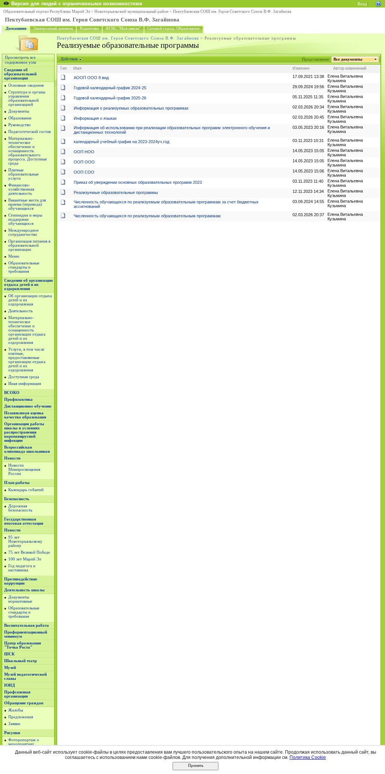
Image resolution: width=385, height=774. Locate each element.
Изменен (301, 68)
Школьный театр (20, 661)
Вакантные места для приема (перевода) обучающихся (27, 204)
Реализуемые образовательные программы (116, 192)
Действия (69, 59)
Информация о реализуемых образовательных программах (131, 108)
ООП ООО (84, 162)
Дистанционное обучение (28, 406)
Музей (10, 668)
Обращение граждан (23, 703)
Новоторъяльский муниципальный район (131, 11)
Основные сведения (26, 85)
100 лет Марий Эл (24, 559)
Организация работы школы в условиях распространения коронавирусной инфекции (24, 432)
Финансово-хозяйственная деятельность (21, 189)
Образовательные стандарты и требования (23, 267)
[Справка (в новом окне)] (378, 3)
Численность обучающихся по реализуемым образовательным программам (147, 216)
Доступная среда (23, 377)
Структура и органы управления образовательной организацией (26, 98)
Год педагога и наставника (21, 568)
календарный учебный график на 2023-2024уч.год (121, 141)
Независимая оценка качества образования (25, 415)
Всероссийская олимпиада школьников (27, 449)
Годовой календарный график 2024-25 (110, 87)
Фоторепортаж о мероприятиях (23, 742)
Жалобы (15, 710)
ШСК (9, 654)
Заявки (14, 724)
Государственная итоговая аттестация (23, 521)
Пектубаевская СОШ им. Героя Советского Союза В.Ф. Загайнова (232, 11)
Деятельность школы (24, 590)
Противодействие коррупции (20, 581)
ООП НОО (84, 152)
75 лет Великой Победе (29, 552)
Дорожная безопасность (20, 508)
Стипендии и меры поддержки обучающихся (25, 219)
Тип (63, 68)
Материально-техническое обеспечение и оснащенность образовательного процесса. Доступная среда (27, 150)
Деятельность (20, 311)
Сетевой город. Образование (173, 28)
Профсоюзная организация (17, 694)
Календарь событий (26, 490)
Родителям (89, 28)
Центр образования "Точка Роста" (22, 645)
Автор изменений (349, 68)
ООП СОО (84, 172)
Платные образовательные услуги (23, 174)
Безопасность (16, 499)
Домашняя (16, 28)
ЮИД (9, 685)
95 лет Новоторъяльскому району (25, 541)
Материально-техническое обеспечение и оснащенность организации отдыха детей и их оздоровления (26, 330)
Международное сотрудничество (23, 232)
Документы (18, 111)
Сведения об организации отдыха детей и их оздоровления (28, 284)
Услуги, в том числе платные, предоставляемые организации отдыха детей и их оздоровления (26, 359)
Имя (77, 68)
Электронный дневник (53, 28)
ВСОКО (12, 393)
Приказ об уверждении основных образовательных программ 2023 (138, 182)
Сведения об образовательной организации (20, 74)
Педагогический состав (29, 132)
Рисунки (12, 733)
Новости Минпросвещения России (24, 469)
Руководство (19, 125)
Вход (362, 4)
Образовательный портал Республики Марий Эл (46, 11)
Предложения (20, 717)
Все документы (347, 59)
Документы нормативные (20, 599)
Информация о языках (95, 118)
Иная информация (24, 384)
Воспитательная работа (26, 625)
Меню (13, 256)
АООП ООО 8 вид (91, 77)
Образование (20, 118)
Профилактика (18, 399)
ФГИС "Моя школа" (123, 28)
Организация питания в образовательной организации (29, 245)
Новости (12, 458)
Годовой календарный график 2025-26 (110, 98)
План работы (17, 483)
